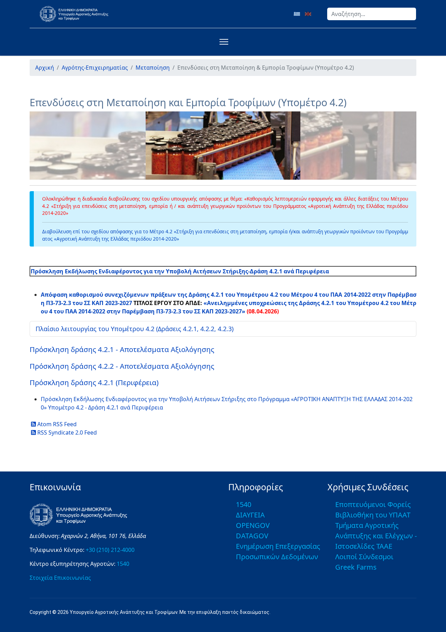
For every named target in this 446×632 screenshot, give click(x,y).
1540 (123, 564)
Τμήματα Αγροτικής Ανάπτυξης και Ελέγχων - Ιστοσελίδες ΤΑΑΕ (376, 536)
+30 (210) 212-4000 (110, 550)
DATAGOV (252, 535)
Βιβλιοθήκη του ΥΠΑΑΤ (372, 515)
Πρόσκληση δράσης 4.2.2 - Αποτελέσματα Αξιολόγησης (122, 366)
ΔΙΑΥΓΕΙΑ (250, 515)
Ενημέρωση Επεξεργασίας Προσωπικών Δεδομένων (278, 551)
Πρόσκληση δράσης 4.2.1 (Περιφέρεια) (94, 382)
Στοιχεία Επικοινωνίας (60, 578)
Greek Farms (356, 567)
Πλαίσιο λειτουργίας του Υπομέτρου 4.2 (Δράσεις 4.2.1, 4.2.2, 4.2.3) (134, 329)
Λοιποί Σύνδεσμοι (364, 556)
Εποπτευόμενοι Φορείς (373, 504)
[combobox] (371, 14)
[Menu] (222, 42)
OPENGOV (253, 525)
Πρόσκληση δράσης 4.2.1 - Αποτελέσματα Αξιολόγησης (122, 349)
